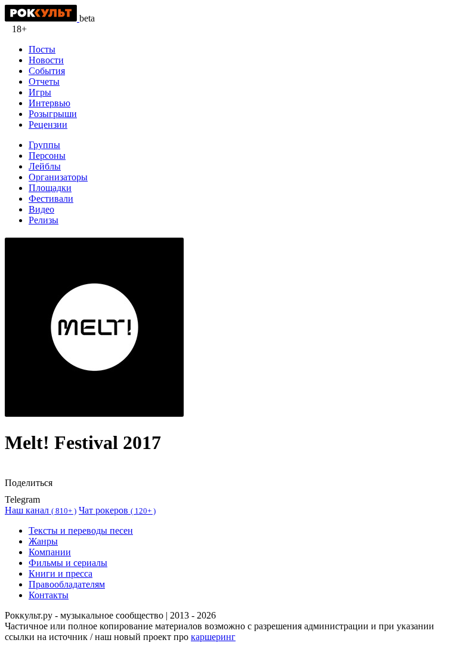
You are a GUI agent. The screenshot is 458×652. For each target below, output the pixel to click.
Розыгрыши (53, 114)
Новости (46, 60)
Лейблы (45, 166)
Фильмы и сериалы (68, 563)
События (47, 71)
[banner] (42, 18)
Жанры (43, 541)
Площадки (50, 188)
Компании (50, 552)
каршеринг (213, 637)
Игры (40, 92)
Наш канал (40, 510)
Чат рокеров (117, 510)
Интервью (49, 103)
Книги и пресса (60, 573)
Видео (41, 209)
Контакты (49, 595)
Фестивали (51, 198)
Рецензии (48, 124)
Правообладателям (67, 584)
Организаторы (58, 177)
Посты (42, 49)
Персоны (47, 155)
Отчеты (44, 81)
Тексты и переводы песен (81, 530)
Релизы (43, 220)
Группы (44, 145)
